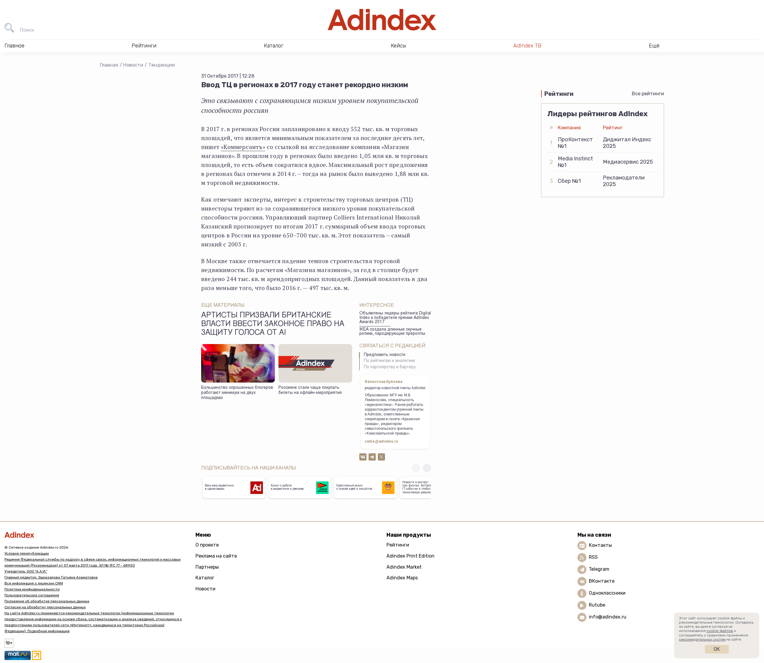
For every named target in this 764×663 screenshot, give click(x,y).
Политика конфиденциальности (32, 589)
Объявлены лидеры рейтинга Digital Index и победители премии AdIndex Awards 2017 (395, 317)
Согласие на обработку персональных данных (45, 607)
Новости (133, 65)
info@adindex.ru (607, 617)
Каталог (204, 578)
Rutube (597, 605)
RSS (593, 557)
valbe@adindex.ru (381, 441)
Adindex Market (404, 567)
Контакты (600, 545)
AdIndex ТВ (527, 45)
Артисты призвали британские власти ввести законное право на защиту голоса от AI (272, 324)
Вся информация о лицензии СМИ (33, 583)
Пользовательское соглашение (31, 595)
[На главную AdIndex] (382, 19)
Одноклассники (607, 593)
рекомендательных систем (702, 639)
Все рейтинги (648, 93)
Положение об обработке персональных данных (46, 601)
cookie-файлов (719, 631)
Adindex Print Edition (410, 556)
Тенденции (161, 65)
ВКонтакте (601, 581)
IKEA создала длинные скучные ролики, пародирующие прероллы (392, 332)
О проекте (207, 545)
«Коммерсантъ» (243, 147)
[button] (427, 468)
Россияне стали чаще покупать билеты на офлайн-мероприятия (310, 390)
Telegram (599, 569)
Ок (717, 649)
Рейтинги (397, 545)
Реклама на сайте (216, 556)
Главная (109, 65)
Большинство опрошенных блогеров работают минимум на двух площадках (237, 393)
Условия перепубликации (26, 553)
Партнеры (207, 567)
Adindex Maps (402, 578)
